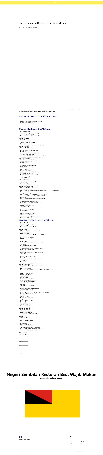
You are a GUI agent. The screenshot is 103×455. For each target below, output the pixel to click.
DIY (20, 437)
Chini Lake (21, 353)
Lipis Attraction (22, 349)
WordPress (82, 451)
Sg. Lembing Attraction (23, 345)
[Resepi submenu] (52, 2)
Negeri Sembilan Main (23, 341)
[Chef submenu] (56, 2)
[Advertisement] (32, 13)
